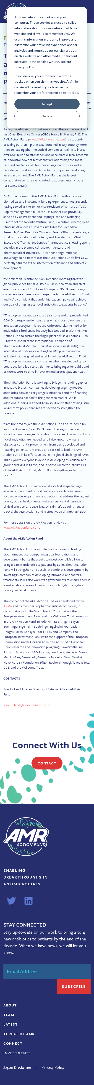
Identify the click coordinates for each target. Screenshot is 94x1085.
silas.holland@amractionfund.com (26, 705)
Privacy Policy (53, 1067)
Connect (12, 1043)
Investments (17, 1052)
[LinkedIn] (28, 900)
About (10, 1005)
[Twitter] (11, 900)
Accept (47, 104)
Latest (10, 1024)
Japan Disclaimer (17, 1067)
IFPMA (7, 606)
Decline (47, 116)
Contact (47, 763)
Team (8, 1014)
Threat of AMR (19, 1033)
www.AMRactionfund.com (47, 139)
